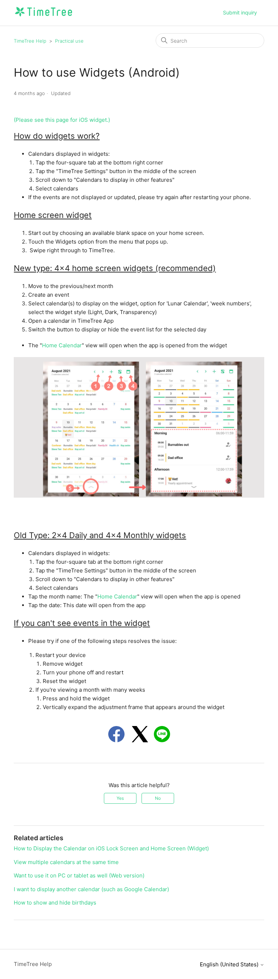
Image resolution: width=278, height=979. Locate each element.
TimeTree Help (30, 41)
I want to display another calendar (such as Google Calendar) (91, 889)
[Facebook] (116, 734)
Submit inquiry (240, 12)
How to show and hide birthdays (55, 902)
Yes (120, 798)
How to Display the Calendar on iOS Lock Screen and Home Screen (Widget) (111, 848)
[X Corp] (140, 734)
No (158, 798)
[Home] (43, 16)
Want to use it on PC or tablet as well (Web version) (79, 875)
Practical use (69, 41)
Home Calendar (62, 345)
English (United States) (230, 964)
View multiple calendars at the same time (66, 862)
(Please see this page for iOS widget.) (62, 119)
